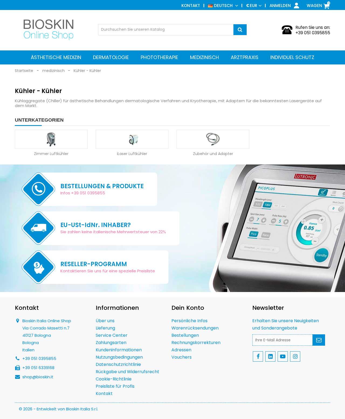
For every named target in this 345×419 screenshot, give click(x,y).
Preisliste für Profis (115, 386)
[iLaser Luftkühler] (132, 139)
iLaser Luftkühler (132, 153)
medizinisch (204, 57)
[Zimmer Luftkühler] (51, 139)
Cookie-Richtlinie (114, 379)
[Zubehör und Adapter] (213, 139)
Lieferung (105, 328)
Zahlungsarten (111, 342)
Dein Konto (187, 308)
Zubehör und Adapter (213, 153)
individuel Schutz (292, 57)
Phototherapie (159, 57)
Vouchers (181, 357)
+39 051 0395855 (312, 33)
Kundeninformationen (119, 350)
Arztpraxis (244, 57)
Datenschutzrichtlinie (118, 364)
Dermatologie (111, 57)
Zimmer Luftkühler (51, 153)
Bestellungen (185, 335)
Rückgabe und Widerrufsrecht (127, 372)
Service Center (111, 335)
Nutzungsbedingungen (119, 357)
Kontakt (190, 5)
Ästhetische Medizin (56, 57)
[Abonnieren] (319, 340)
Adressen (181, 350)
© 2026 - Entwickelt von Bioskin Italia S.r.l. (58, 409)
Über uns (105, 321)
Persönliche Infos (189, 321)
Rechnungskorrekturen (195, 342)
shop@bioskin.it (37, 377)
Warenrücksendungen (195, 328)
